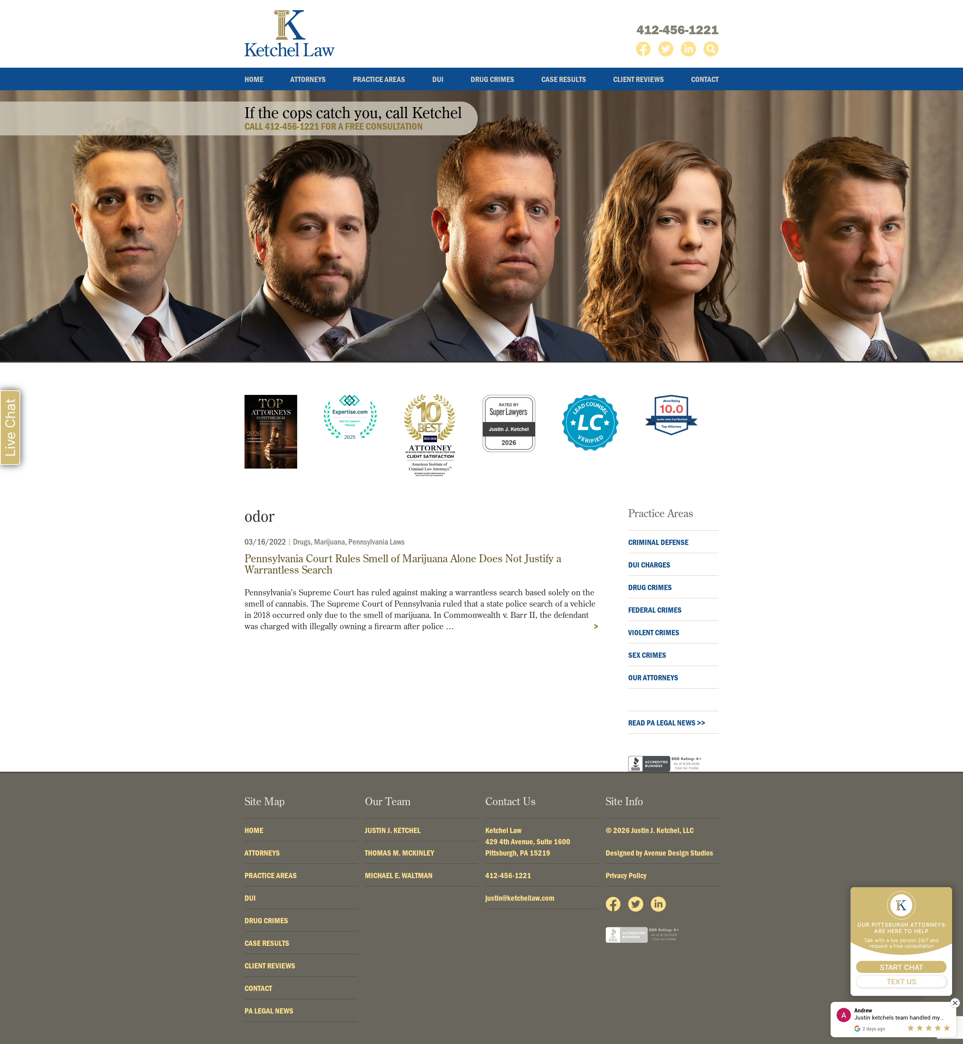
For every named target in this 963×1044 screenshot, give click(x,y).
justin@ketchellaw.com (519, 898)
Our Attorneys (653, 677)
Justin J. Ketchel (393, 830)
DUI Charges (649, 564)
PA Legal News (269, 1010)
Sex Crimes (647, 655)
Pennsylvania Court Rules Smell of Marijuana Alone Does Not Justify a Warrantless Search (403, 564)
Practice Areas (379, 79)
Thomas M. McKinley (399, 852)
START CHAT (901, 967)
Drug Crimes (492, 79)
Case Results (563, 79)
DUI (438, 79)
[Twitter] (665, 48)
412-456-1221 (677, 30)
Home (254, 79)
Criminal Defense (658, 542)
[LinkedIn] (688, 48)
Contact (704, 79)
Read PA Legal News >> (666, 722)
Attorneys (308, 79)
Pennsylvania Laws (376, 541)
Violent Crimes (653, 632)
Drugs (302, 541)
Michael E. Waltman (399, 875)
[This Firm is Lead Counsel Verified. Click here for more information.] (590, 423)
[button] (710, 48)
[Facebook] (643, 48)
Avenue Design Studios (678, 852)
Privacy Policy (626, 875)
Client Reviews (638, 79)
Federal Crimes (655, 610)
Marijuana (329, 541)
